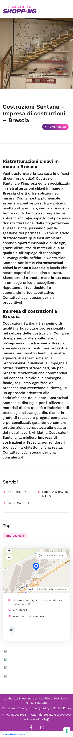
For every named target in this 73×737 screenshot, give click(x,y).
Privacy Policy (40, 708)
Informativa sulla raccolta (14, 734)
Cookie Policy (62, 708)
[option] (36, 53)
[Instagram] (42, 727)
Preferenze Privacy (15, 708)
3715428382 (57, 126)
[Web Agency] (46, 719)
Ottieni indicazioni (53, 555)
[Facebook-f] (31, 727)
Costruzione (18, 492)
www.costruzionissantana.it (30, 616)
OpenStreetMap (46, 589)
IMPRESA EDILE (19, 503)
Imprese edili (15, 535)
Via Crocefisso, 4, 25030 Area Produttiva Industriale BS (37, 602)
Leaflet (31, 589)
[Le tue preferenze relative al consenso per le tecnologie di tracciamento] (66, 730)
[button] (67, 9)
